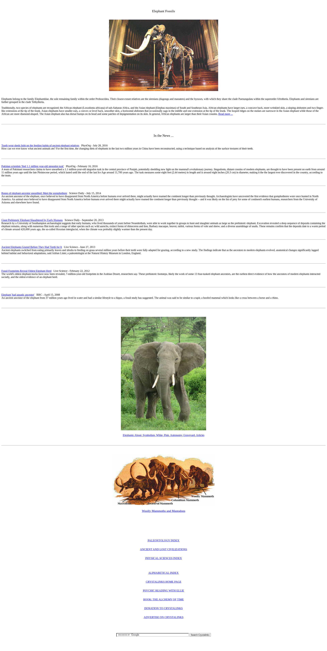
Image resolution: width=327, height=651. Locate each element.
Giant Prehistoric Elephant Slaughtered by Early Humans (32, 220)
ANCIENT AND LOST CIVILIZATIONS (163, 549)
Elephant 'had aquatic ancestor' (17, 294)
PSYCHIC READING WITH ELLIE (163, 590)
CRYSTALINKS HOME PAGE (163, 581)
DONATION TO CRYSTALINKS (163, 608)
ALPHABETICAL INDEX (163, 572)
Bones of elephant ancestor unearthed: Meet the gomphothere (34, 193)
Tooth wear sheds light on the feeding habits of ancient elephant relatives (40, 145)
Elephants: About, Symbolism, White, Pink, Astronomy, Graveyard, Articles (163, 435)
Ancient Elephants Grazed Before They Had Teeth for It (31, 247)
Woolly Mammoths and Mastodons (163, 511)
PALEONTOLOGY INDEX (163, 540)
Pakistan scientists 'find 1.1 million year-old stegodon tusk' (32, 166)
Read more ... (225, 113)
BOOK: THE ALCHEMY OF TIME (163, 599)
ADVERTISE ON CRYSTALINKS (163, 617)
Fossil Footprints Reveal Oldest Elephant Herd (26, 270)
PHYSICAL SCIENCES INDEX (163, 558)
